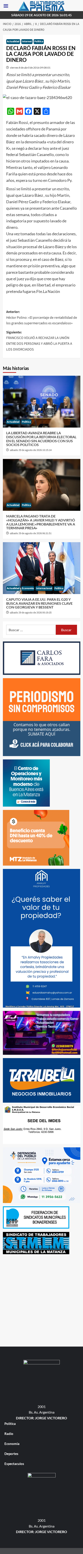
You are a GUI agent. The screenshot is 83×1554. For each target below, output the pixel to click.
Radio (8, 1434)
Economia (28, 588)
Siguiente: (39, 341)
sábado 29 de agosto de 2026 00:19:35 (31, 613)
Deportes (11, 1454)
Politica (38, 41)
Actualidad (13, 41)
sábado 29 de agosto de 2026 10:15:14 (31, 450)
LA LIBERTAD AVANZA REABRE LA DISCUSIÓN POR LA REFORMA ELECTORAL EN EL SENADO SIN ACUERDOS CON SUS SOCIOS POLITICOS (41, 439)
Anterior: (41, 317)
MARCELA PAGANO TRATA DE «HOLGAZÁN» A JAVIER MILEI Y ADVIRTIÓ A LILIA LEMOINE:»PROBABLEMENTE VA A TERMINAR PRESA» (40, 522)
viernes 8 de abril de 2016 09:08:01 (30, 67)
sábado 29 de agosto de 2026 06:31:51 (31, 533)
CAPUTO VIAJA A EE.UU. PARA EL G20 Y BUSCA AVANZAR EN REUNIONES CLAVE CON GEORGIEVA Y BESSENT (39, 603)
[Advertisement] (41, 1299)
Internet (27, 41)
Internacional (44, 588)
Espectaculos (14, 1464)
